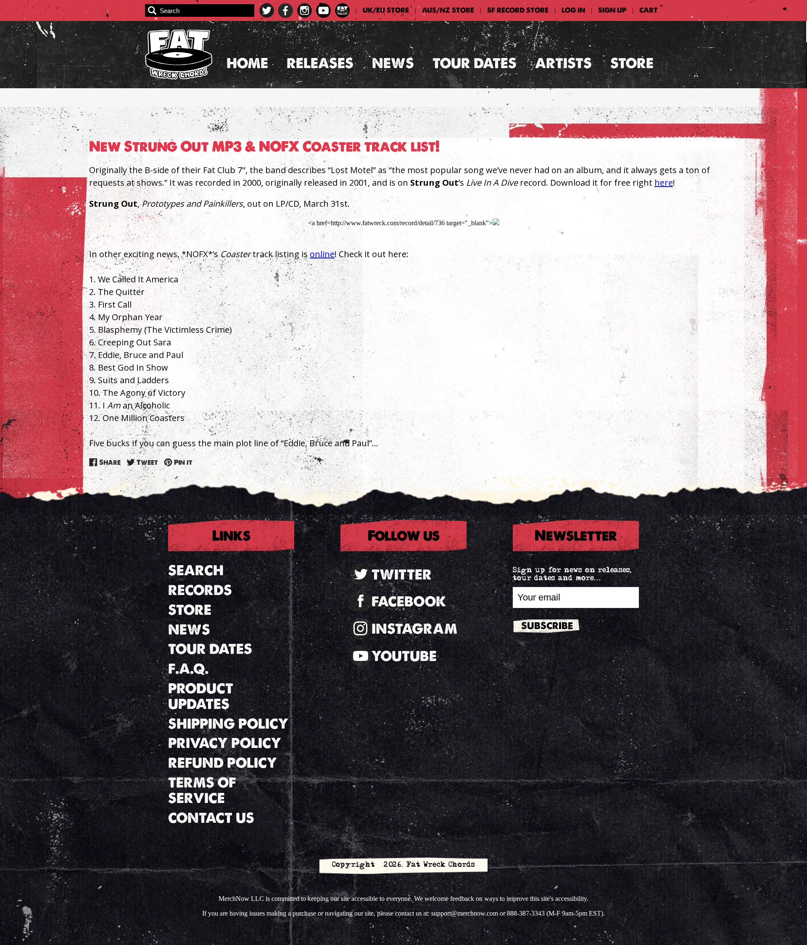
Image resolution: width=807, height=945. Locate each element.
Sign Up (612, 10)
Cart (648, 10)
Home (247, 63)
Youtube (404, 656)
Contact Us (211, 818)
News (393, 63)
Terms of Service (202, 790)
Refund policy (222, 762)
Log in (573, 10)
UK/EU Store (386, 10)
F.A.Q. (188, 668)
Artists (563, 63)
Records (200, 590)
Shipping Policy (228, 723)
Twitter (402, 574)
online (322, 254)
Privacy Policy (224, 743)
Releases (320, 63)
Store (632, 63)
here (663, 182)
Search (196, 570)
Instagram (414, 628)
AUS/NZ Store (448, 10)
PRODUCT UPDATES (200, 696)
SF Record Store (518, 10)
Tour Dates (475, 63)
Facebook (409, 601)
